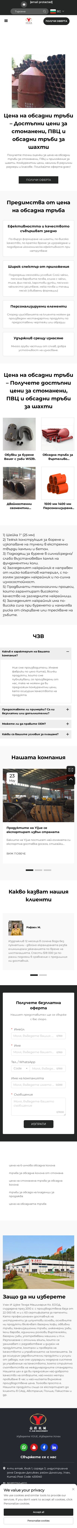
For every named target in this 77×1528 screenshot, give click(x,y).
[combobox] (20, 1068)
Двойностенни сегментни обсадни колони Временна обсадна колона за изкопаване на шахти (19, 506)
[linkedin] (54, 1447)
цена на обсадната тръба (27, 1204)
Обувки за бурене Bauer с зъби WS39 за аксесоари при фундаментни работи (19, 457)
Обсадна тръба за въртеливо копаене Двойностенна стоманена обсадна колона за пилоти (58, 457)
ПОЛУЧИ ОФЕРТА (56, 21)
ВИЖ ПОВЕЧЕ (16, 853)
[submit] (44, 11)
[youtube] (34, 1447)
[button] (29, 870)
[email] (71, 770)
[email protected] (41, 2)
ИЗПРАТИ (38, 1124)
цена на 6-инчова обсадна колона (32, 1165)
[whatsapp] (24, 1447)
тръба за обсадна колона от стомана (36, 1173)
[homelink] (29, 20)
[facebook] (44, 1447)
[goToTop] (71, 780)
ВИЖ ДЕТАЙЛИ (19, 434)
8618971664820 (17, 1483)
